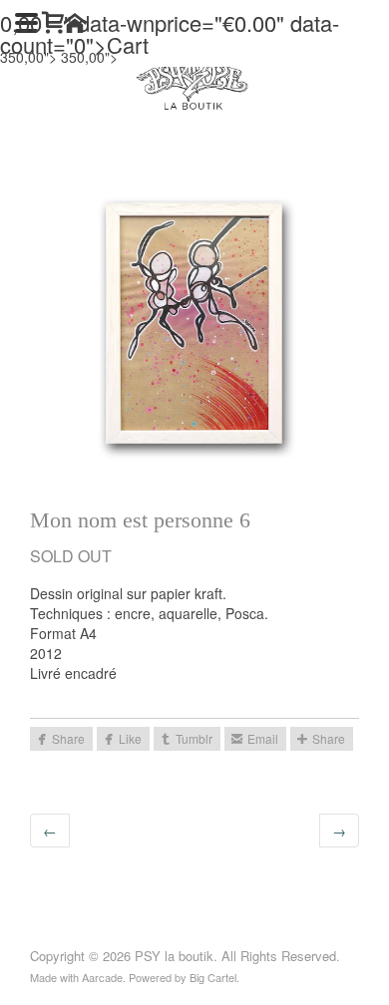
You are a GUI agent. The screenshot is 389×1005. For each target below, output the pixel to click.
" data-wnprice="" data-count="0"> (169, 33)
